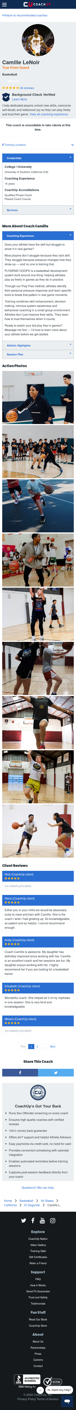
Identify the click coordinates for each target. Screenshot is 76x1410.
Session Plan (15, 354)
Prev (23, 1046)
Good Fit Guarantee (38, 1291)
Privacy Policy (26, 1399)
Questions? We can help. (38, 1187)
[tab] (38, 157)
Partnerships (38, 1347)
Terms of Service (47, 1399)
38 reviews (27, 88)
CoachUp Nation (38, 1239)
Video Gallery (38, 1245)
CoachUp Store (38, 1325)
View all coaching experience (49, 114)
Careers (38, 1359)
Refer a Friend (38, 1263)
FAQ (38, 1279)
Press (38, 1353)
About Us (38, 1341)
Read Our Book (38, 1319)
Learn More (19, 99)
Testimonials (38, 1303)
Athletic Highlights (18, 345)
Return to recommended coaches (25, 15)
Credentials (14, 158)
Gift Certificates (38, 1257)
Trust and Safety (38, 1297)
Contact (38, 1366)
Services (12, 210)
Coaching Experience (20, 236)
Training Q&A (38, 1251)
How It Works (38, 1285)
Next (52, 1046)
